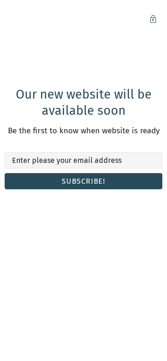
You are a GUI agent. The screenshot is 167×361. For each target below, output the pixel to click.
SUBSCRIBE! (83, 181)
